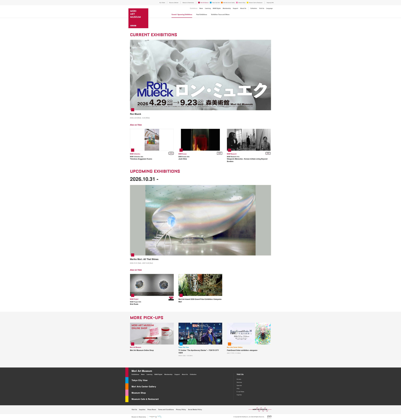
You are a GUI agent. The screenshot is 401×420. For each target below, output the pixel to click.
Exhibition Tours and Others (220, 14)
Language (269, 8)
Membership (227, 8)
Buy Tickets (162, 2)
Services (239, 382)
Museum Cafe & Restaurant (255, 2)
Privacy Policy (181, 409)
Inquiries (239, 395)
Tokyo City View (216, 2)
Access (239, 379)
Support (235, 8)
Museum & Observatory (188, 2)
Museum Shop (241, 2)
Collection (253, 8)
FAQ (238, 389)
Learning (208, 8)
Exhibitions (193, 8)
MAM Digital (217, 8)
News (201, 8)
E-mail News (240, 392)
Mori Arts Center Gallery (229, 2)
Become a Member (173, 2)
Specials (239, 385)
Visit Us (261, 8)
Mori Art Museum (204, 2)
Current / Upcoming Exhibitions (182, 14)
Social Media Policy (195, 409)
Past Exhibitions (201, 14)
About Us (243, 8)
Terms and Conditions (166, 409)
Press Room (151, 409)
